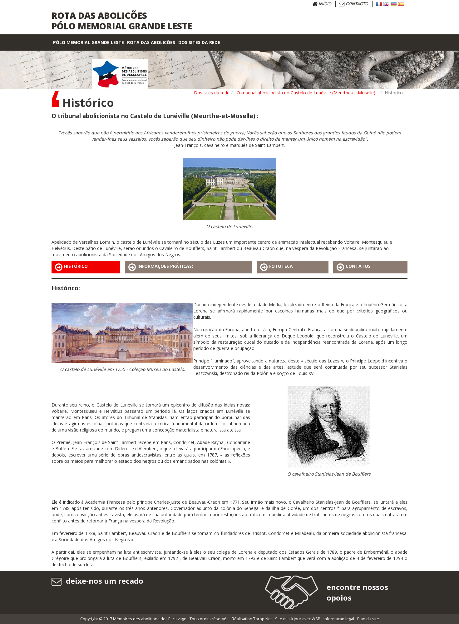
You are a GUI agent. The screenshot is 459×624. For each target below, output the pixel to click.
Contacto (356, 3)
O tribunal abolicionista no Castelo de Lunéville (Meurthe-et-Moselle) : (307, 93)
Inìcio (324, 3)
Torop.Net (262, 619)
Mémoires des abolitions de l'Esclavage (149, 619)
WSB (316, 619)
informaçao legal (338, 619)
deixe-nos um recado (103, 581)
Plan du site (368, 619)
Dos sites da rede (212, 93)
